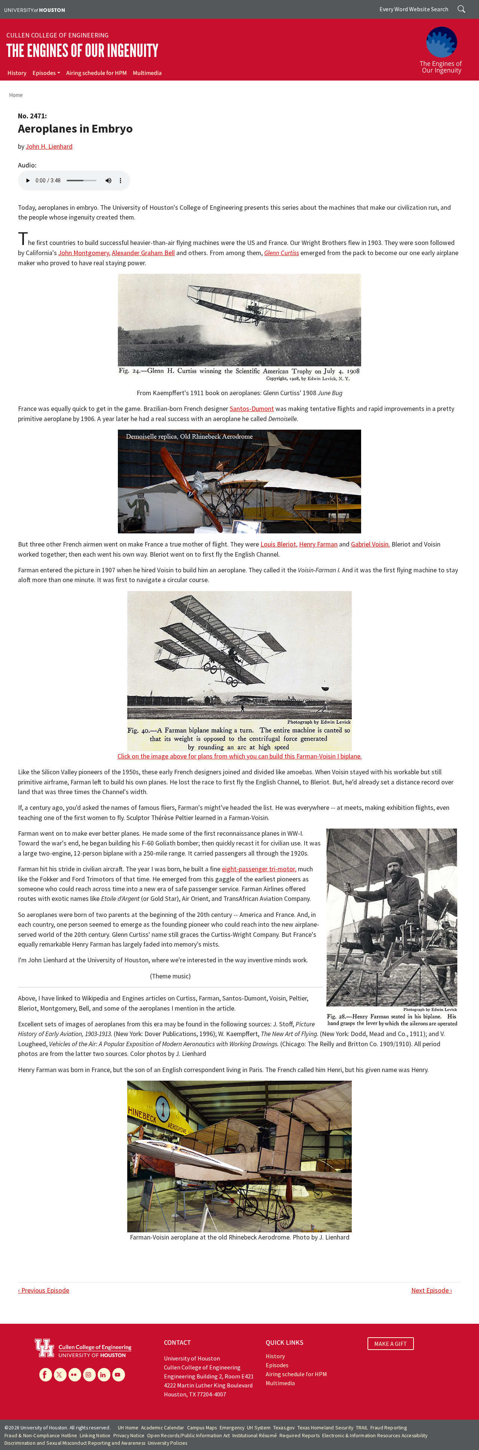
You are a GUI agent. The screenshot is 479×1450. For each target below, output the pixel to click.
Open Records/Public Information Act (188, 1435)
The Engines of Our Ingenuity (82, 51)
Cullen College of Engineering (57, 35)
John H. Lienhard (49, 146)
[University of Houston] (34, 9)
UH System (259, 1428)
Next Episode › (431, 1290)
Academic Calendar (162, 1428)
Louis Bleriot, (279, 544)
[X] (60, 1374)
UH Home (128, 1428)
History (17, 73)
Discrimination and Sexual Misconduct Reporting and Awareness (74, 1443)
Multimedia (147, 73)
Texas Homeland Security (326, 1428)
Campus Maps (202, 1428)
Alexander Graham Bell (143, 253)
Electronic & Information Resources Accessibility (375, 1435)
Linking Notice (95, 1435)
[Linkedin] (104, 1374)
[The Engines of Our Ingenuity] (445, 47)
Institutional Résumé (254, 1435)
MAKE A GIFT (390, 1343)
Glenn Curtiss (281, 253)
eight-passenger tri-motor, (259, 869)
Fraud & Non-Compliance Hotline (40, 1435)
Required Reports (300, 1435)
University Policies (167, 1443)
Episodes (44, 73)
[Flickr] (74, 1374)
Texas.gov (284, 1428)
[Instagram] (89, 1374)
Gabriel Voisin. (370, 544)
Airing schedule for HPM (96, 73)
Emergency (232, 1428)
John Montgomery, (84, 253)
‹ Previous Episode (43, 1290)
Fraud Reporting (388, 1428)
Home (16, 95)
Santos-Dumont (252, 409)
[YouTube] (118, 1374)
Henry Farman (318, 544)
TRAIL (362, 1428)
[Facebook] (45, 1374)
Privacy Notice (129, 1435)
